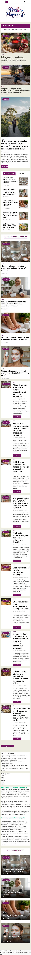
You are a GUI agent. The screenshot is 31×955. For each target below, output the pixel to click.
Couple (2, 54)
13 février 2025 (5, 152)
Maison (14, 705)
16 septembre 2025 (24, 577)
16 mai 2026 (6, 208)
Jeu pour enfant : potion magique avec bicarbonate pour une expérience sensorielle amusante (20, 641)
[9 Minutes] (15, 333)
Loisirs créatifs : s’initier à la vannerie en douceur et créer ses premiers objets (20, 677)
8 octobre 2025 (7, 229)
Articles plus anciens (7, 746)
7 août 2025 (22, 611)
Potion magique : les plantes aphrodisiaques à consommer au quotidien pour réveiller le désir (13, 59)
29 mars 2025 (23, 650)
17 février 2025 (5, 63)
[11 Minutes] (15, 297)
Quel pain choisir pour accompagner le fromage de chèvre (21, 605)
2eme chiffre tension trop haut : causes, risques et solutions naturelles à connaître (9, 191)
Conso (14, 599)
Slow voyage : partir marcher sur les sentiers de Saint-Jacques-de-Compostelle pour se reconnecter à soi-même (14, 145)
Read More (5, 166)
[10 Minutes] (15, 261)
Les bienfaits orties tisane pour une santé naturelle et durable (9, 225)
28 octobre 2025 (7, 219)
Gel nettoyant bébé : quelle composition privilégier (21, 571)
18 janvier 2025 (5, 94)
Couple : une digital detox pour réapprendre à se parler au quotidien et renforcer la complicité (15, 90)
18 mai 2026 (6, 196)
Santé (2, 264)
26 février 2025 (23, 722)
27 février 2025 (23, 685)
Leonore (16, 399)
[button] (5, 132)
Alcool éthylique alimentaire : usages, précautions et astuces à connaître (10, 180)
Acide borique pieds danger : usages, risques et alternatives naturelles (10, 203)
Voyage (2, 139)
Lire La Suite (17, 416)
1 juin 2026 (6, 185)
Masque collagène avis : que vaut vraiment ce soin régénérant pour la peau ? (10, 214)
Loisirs (14, 631)
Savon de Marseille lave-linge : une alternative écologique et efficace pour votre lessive (21, 714)
